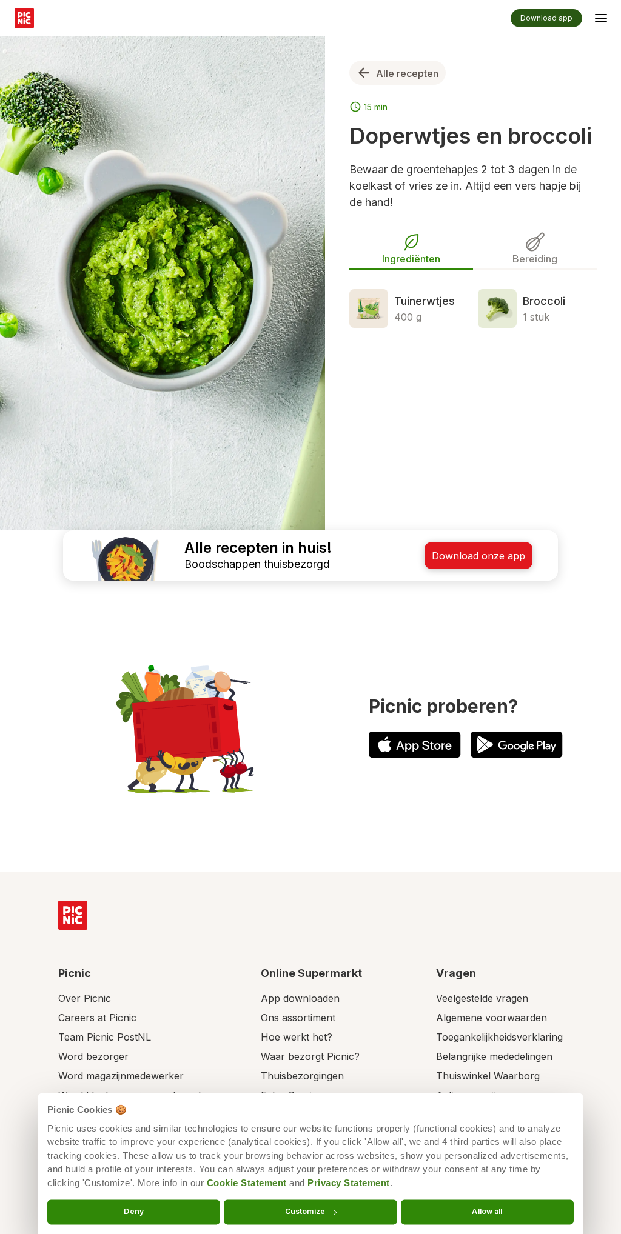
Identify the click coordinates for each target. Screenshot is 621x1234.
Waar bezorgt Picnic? (310, 1056)
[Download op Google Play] (517, 745)
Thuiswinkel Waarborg (488, 1076)
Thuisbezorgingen (302, 1076)
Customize (305, 1211)
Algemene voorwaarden (491, 1018)
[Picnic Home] (72, 915)
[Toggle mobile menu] (601, 20)
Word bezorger (93, 1056)
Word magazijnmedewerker (121, 1076)
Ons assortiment (298, 1018)
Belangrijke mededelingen (494, 1056)
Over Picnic (84, 998)
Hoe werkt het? (296, 1037)
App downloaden (300, 998)
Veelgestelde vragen (482, 998)
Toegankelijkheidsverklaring (499, 1037)
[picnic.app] (24, 18)
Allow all (487, 1211)
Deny (133, 1211)
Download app (546, 17)
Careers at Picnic (97, 1018)
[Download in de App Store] (415, 745)
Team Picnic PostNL (104, 1037)
